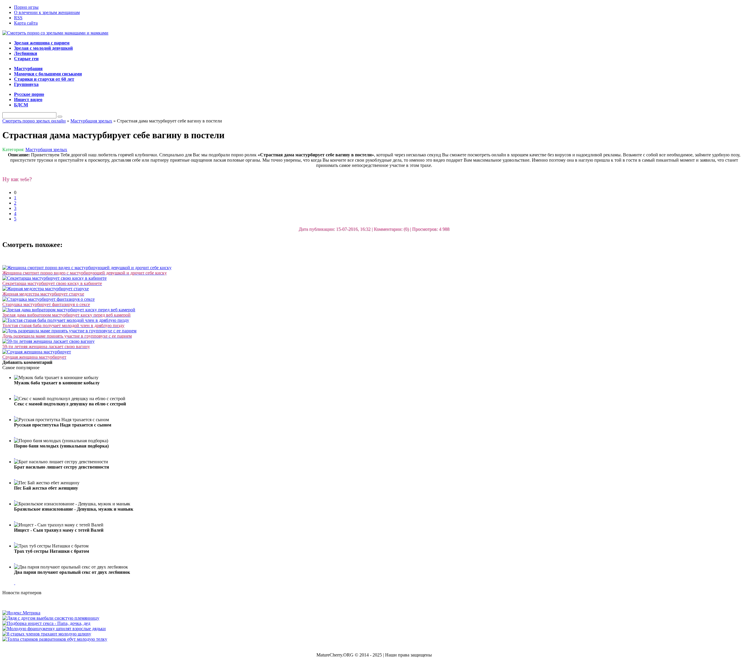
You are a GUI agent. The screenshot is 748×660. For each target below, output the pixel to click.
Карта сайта (26, 22)
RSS (18, 17)
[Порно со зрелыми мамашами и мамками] (55, 32)
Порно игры (26, 7)
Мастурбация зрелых (46, 149)
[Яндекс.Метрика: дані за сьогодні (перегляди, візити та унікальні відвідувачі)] (21, 613)
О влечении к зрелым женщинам (47, 12)
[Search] (60, 117)
